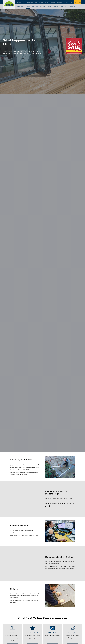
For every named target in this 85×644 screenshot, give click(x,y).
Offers (71, 2)
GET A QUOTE (78, 2)
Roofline (47, 2)
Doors (24, 2)
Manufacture (35, 6)
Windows (19, 2)
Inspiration (53, 2)
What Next (28, 6)
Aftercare (49, 6)
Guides (61, 6)
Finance (66, 2)
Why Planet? (60, 2)
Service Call (72, 6)
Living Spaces (30, 2)
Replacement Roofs (39, 2)
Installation (42, 6)
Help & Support (20, 6)
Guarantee (55, 6)
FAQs (66, 6)
